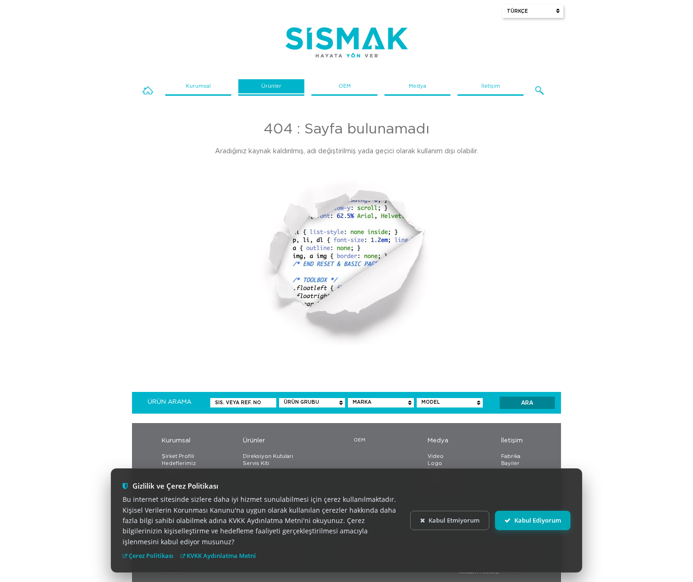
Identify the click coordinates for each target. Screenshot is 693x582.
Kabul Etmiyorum (454, 520)
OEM (344, 86)
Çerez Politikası (150, 555)
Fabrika (510, 456)
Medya (417, 86)
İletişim (490, 86)
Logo (435, 463)
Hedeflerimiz (179, 463)
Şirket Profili (178, 456)
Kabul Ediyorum (537, 520)
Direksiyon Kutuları (268, 456)
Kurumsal (198, 86)
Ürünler (271, 86)
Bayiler (510, 463)
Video (436, 456)
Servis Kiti (256, 463)
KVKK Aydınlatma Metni (220, 555)
